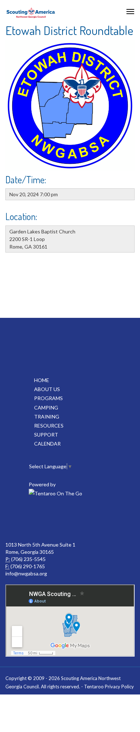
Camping (46, 407)
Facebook (37, 519)
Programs (48, 398)
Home (41, 380)
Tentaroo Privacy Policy (109, 686)
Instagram (101, 519)
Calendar (47, 443)
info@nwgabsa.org (26, 573)
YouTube (69, 519)
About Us (47, 389)
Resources (49, 425)
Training (46, 416)
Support (46, 434)
